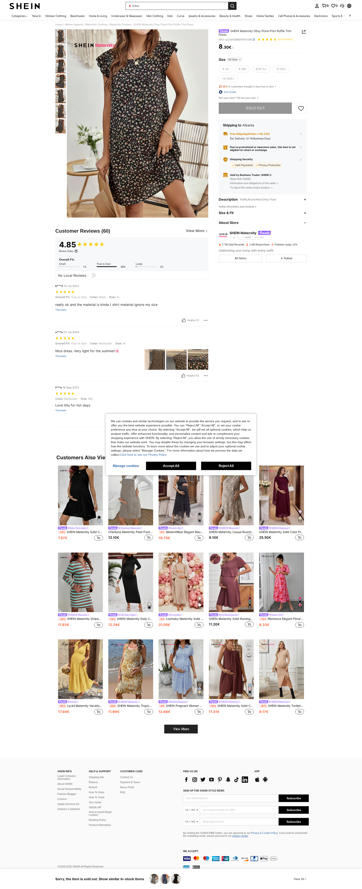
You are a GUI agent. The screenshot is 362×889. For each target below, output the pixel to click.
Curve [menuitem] (180, 16)
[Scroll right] (349, 16)
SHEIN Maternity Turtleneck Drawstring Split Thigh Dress (282, 705)
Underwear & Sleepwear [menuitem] (126, 16)
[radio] (226, 69)
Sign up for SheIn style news (203, 790)
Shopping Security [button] (241, 159)
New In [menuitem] (36, 16)
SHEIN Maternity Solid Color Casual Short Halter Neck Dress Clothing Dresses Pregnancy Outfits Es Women (81, 532)
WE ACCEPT (190, 851)
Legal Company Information (66, 777)
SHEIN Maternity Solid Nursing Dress (231, 618)
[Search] (232, 6)
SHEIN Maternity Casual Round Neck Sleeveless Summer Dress (231, 532)
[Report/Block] (205, 320)
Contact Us (126, 777)
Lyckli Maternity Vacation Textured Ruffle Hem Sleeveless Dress (81, 705)
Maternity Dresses (120, 24)
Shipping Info (96, 777)
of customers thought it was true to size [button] (248, 86)
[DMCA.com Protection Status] (196, 866)
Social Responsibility (69, 789)
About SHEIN (64, 784)
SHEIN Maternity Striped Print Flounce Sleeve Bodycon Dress (81, 618)
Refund (93, 787)
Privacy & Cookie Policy (264, 833)
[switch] (92, 275)
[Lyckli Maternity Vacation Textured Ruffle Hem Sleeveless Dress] (80, 669)
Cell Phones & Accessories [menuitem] (294, 16)
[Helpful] (183, 320)
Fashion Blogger (66, 794)
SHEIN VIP (95, 807)
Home (58, 24)
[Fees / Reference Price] (233, 47)
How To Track (96, 797)
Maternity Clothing (96, 24)
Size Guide (95, 802)
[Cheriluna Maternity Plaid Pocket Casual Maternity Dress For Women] (130, 495)
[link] (325, 5)
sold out (255, 108)
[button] (342, 5)
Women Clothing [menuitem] (55, 16)
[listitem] (80, 506)
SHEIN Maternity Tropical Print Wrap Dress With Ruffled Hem (131, 705)
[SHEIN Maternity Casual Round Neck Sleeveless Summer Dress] (231, 495)
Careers (62, 799)
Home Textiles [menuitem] (265, 16)
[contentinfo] (246, 858)
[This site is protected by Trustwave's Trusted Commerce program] (186, 866)
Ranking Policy (97, 820)
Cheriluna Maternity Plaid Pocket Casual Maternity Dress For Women (130, 532)
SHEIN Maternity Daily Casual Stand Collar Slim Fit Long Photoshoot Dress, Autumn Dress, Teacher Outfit (131, 618)
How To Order (97, 792)
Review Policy (66, 251)
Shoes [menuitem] (248, 16)
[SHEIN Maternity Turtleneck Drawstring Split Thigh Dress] (281, 669)
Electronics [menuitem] (321, 16)
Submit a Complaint (68, 809)
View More (181, 729)
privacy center (240, 835)
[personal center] (316, 5)
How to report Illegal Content (100, 813)
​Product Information (100, 825)
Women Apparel (74, 24)
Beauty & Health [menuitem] (230, 16)
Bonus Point (127, 787)
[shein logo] (24, 6)
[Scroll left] (344, 16)
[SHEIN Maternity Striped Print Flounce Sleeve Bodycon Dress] (80, 582)
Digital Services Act (68, 804)
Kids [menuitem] (170, 16)
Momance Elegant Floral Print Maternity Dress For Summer (282, 618)
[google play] (265, 781)
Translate (60, 309)
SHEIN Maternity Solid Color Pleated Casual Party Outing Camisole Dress (232, 705)
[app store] (257, 781)
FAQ (122, 792)
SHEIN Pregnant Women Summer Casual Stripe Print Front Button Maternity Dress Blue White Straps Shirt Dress (181, 705)
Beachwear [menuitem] (77, 16)
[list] (216, 779)
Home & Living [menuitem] (98, 16)
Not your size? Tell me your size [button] (237, 97)
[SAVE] (301, 108)
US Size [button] (232, 59)
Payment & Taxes (130, 782)
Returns (93, 782)
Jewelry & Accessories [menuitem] (202, 16)
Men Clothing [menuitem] (154, 16)
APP (257, 771)
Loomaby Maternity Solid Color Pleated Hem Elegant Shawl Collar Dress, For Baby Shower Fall (181, 618)
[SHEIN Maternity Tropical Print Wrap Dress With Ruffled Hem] (130, 669)
